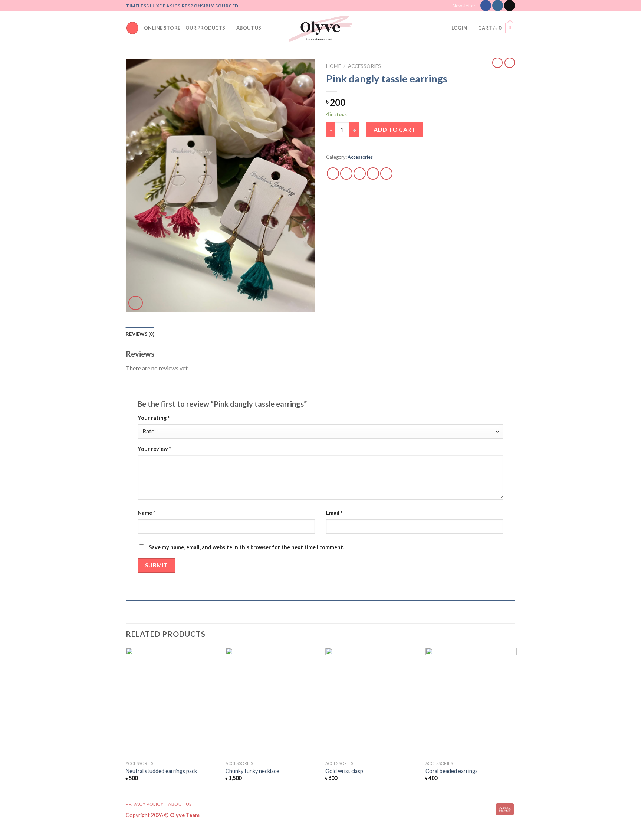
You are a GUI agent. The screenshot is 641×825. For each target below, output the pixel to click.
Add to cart (394, 129)
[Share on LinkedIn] (386, 173)
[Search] (132, 28)
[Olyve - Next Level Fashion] (320, 28)
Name (146, 513)
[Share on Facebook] (333, 173)
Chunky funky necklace (252, 771)
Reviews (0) (140, 334)
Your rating (154, 418)
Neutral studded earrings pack (161, 771)
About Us (249, 28)
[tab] (140, 334)
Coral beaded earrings (451, 771)
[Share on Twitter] (346, 173)
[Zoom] (135, 303)
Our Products (205, 28)
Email (334, 513)
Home (333, 66)
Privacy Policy (145, 804)
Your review (154, 449)
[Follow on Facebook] (485, 5)
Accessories (364, 66)
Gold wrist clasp (344, 771)
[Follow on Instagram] (497, 5)
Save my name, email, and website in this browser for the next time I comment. (246, 547)
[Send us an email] (509, 5)
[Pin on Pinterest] (373, 173)
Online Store (162, 28)
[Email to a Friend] (360, 173)
